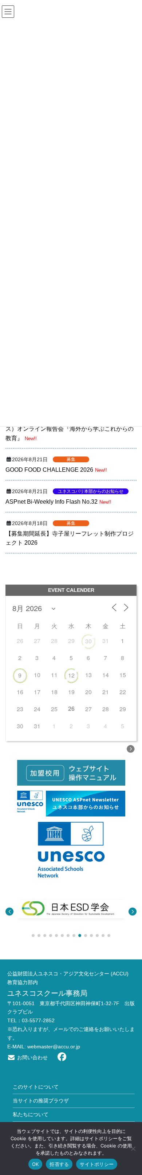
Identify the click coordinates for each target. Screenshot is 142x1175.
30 (88, 641)
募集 (71, 459)
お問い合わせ (32, 1057)
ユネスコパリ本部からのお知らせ (90, 491)
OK (35, 1164)
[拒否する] (133, 1148)
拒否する (59, 1164)
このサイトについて (36, 1087)
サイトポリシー (97, 1164)
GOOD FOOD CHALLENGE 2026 (49, 470)
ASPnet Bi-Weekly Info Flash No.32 (51, 502)
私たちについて (30, 1114)
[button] (9, 912)
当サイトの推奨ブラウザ (41, 1101)
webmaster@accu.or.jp (53, 1046)
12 (71, 675)
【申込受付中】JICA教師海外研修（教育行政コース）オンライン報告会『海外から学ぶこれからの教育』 (70, 429)
